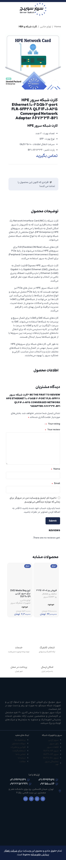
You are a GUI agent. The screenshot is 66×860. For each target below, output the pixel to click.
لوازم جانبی (45, 26)
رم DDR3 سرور (50, 597)
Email (56, 483)
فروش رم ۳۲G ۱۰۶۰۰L (46, 590)
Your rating (53, 423)
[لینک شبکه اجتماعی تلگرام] (41, 171)
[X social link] (54, 171)
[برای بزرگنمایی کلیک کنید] (55, 83)
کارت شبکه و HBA (28, 26)
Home (57, 26)
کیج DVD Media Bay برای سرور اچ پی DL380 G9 (20, 593)
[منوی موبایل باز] (62, 9)
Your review (52, 429)
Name (55, 469)
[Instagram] (42, 798)
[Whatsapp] (37, 798)
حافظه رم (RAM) (50, 594)
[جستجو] (3, 9)
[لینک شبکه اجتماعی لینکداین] (47, 171)
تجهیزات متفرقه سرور (20, 603)
